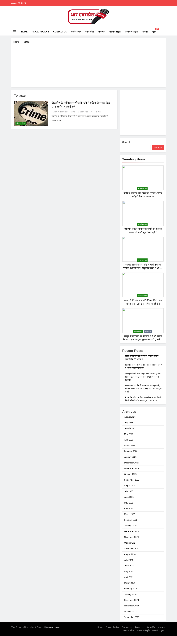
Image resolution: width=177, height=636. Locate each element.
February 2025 (130, 520)
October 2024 (130, 543)
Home (24, 32)
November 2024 (131, 537)
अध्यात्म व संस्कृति (131, 32)
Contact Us (60, 32)
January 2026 (130, 457)
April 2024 (128, 577)
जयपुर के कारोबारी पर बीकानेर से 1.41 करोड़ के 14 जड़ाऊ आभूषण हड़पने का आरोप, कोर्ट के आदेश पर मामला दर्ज (143, 339)
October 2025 (130, 474)
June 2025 (129, 497)
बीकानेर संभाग (76, 32)
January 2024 (130, 594)
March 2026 (129, 445)
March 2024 (129, 583)
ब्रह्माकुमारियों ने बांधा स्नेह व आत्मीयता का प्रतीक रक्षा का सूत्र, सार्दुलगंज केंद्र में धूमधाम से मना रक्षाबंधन (143, 268)
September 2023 (131, 617)
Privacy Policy (40, 32)
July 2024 (128, 560)
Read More (56, 120)
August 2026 (130, 417)
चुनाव (155, 30)
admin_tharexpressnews (64, 112)
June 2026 (129, 428)
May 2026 (128, 434)
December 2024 (131, 531)
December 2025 (131, 463)
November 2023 (131, 606)
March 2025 (129, 514)
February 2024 (130, 588)
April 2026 (128, 440)
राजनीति (145, 32)
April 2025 (128, 508)
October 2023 (130, 611)
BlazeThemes (54, 627)
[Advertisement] (88, 64)
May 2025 (128, 503)
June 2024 (129, 565)
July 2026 (128, 422)
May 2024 (128, 571)
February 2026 (130, 451)
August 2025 (130, 485)
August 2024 (130, 554)
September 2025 (131, 480)
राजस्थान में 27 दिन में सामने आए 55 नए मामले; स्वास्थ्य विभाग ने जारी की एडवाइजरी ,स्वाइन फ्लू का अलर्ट (143, 388)
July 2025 (128, 491)
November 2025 (131, 468)
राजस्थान (101, 32)
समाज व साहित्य (115, 32)
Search (126, 142)
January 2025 (130, 525)
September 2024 (131, 548)
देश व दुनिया (89, 32)
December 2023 (131, 600)
